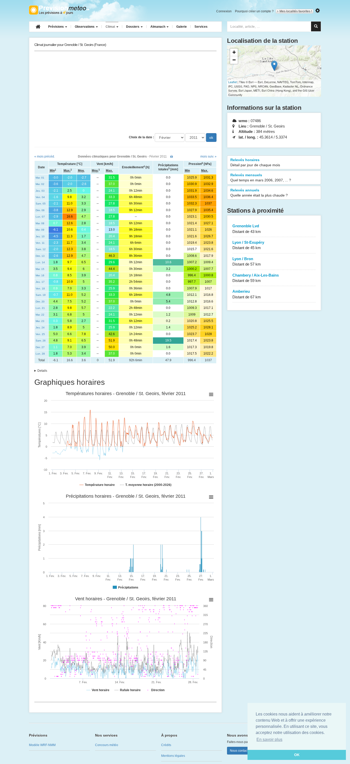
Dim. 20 (40, 301)
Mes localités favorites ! (296, 11)
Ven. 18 (40, 288)
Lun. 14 (40, 262)
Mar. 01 (40, 177)
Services (201, 26)
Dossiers (133, 26)
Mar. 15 (40, 269)
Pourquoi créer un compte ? (254, 11)
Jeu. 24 (40, 327)
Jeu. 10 (40, 236)
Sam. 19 (41, 294)
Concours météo (106, 745)
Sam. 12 (41, 249)
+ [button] (234, 52)
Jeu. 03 (40, 190)
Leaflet (232, 82)
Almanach (158, 26)
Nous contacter (240, 750)
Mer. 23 (40, 321)
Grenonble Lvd (246, 228)
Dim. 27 (40, 347)
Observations (85, 26)
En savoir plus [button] (269, 739)
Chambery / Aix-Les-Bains (255, 278)
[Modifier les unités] (317, 10)
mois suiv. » (208, 156)
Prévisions (56, 26)
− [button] (234, 60)
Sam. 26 (41, 340)
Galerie (181, 26)
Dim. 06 (40, 210)
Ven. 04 (40, 197)
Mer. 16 (40, 275)
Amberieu (246, 294)
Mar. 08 (40, 223)
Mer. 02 (40, 184)
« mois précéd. (44, 156)
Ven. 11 (40, 242)
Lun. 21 (40, 308)
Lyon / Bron (246, 261)
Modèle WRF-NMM (42, 745)
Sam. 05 (41, 203)
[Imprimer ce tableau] (171, 156)
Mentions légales (173, 756)
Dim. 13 (40, 255)
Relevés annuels (259, 192)
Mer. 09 (40, 229)
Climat (111, 26)
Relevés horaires (255, 162)
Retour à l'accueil (59, 10)
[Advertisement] (125, 92)
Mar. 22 (40, 314)
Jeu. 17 (40, 281)
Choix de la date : (141, 137)
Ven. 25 (40, 334)
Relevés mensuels (260, 177)
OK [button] (297, 755)
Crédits (166, 745)
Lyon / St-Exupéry (248, 245)
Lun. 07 (40, 216)
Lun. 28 (40, 353)
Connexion (224, 11)
